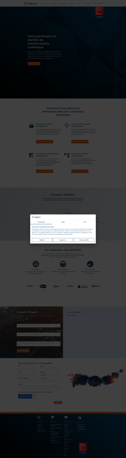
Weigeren (42, 240)
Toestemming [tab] (41, 222)
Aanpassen (62, 240)
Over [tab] (85, 222)
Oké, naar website (84, 240)
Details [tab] (63, 222)
